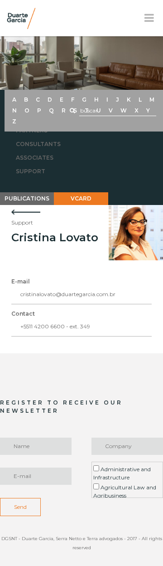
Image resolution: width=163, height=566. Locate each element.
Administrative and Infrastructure (122, 473)
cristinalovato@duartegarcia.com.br (67, 294)
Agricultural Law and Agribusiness (124, 491)
